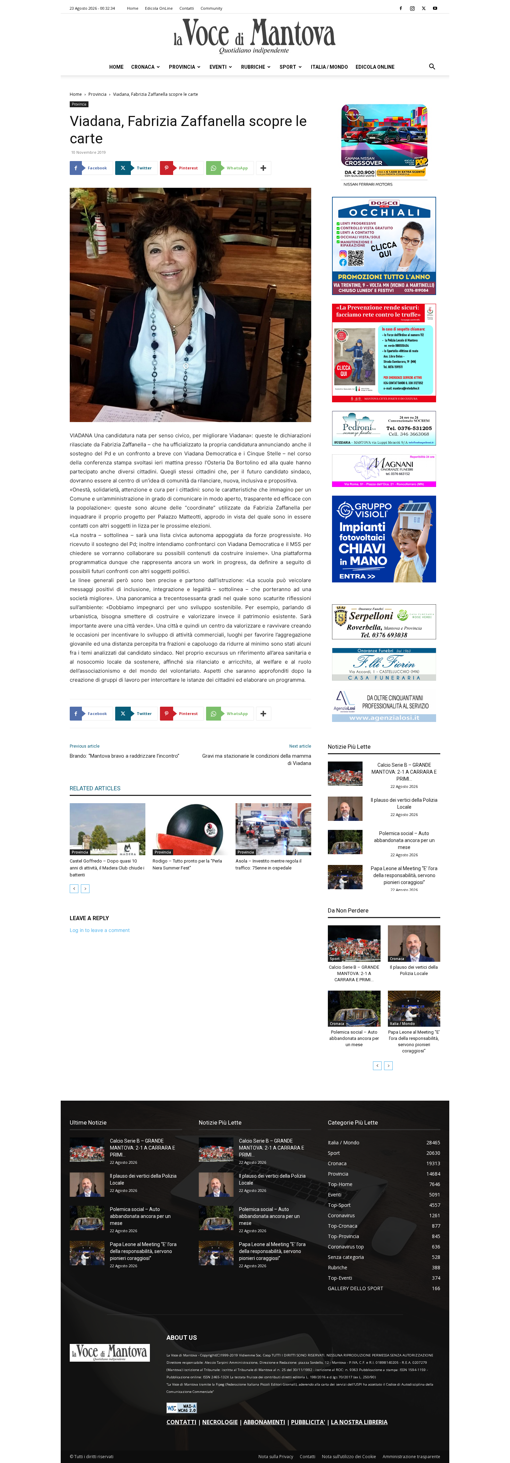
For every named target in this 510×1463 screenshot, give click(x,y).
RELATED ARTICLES (95, 788)
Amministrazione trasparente (411, 1457)
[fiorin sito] (384, 678)
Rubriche (253, 67)
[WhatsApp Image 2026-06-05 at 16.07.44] (384, 186)
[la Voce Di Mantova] (255, 36)
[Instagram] (412, 8)
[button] (432, 67)
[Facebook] (401, 8)
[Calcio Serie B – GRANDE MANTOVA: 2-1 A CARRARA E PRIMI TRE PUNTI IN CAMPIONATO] (345, 774)
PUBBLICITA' (308, 1422)
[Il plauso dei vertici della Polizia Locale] (345, 809)
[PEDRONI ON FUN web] (384, 443)
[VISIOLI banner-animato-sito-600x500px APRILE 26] (384, 580)
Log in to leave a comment (100, 930)
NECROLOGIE (220, 1422)
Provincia (182, 67)
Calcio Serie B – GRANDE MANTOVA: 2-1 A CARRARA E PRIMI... (404, 772)
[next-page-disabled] (85, 888)
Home (132, 8)
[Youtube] (435, 8)
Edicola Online (375, 67)
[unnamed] (384, 720)
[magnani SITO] (384, 485)
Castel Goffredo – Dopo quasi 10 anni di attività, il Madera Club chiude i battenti (107, 867)
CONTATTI (181, 1422)
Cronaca (142, 67)
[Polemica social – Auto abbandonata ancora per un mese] (345, 842)
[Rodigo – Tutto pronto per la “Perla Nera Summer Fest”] (190, 829)
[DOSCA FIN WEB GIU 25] (384, 293)
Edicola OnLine (159, 8)
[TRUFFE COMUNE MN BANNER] (384, 400)
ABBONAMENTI (264, 1422)
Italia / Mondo (329, 67)
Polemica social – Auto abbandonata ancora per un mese (404, 840)
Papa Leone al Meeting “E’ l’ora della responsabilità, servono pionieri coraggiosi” (404, 875)
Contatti (186, 8)
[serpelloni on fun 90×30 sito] (384, 637)
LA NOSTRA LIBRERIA (359, 1422)
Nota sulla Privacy (275, 1457)
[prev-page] (74, 888)
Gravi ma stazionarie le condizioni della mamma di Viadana (256, 759)
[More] (263, 168)
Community (211, 8)
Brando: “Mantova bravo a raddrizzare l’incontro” (124, 756)
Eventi (218, 67)
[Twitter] (423, 8)
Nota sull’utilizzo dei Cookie (349, 1457)
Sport (288, 67)
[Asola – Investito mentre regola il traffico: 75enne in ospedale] (273, 829)
